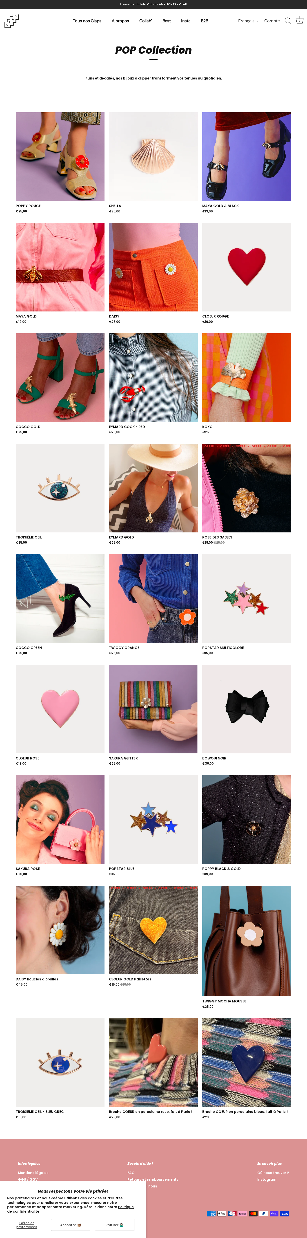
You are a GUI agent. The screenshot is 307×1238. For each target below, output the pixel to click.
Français (246, 20)
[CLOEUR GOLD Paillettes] (153, 930)
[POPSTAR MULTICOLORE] (246, 598)
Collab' (145, 20)
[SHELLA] (153, 156)
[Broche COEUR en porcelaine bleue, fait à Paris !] (246, 1062)
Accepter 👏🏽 (70, 1225)
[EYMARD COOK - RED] (153, 377)
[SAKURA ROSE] (60, 819)
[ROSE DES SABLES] (246, 488)
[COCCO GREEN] (60, 598)
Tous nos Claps (87, 20)
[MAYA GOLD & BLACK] (246, 156)
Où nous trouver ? (273, 1172)
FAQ (131, 1172)
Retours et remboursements (152, 1179)
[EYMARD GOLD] (153, 488)
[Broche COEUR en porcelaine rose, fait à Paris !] (153, 1062)
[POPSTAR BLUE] (153, 819)
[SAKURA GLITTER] (153, 709)
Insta (186, 20)
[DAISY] (153, 267)
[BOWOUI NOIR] (246, 709)
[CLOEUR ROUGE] (246, 267)
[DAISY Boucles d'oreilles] (60, 930)
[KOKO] (246, 377)
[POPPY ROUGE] (60, 156)
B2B (204, 20)
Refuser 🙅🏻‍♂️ (115, 1225)
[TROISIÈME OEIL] (60, 488)
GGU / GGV (28, 1179)
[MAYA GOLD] (60, 267)
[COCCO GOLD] (60, 377)
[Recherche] (288, 21)
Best (166, 20)
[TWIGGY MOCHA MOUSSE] (246, 941)
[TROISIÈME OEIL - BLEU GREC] (60, 1062)
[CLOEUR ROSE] (60, 709)
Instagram (266, 1179)
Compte (272, 20)
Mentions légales (33, 1172)
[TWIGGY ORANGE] (153, 598)
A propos (120, 20)
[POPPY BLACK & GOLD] (246, 819)
